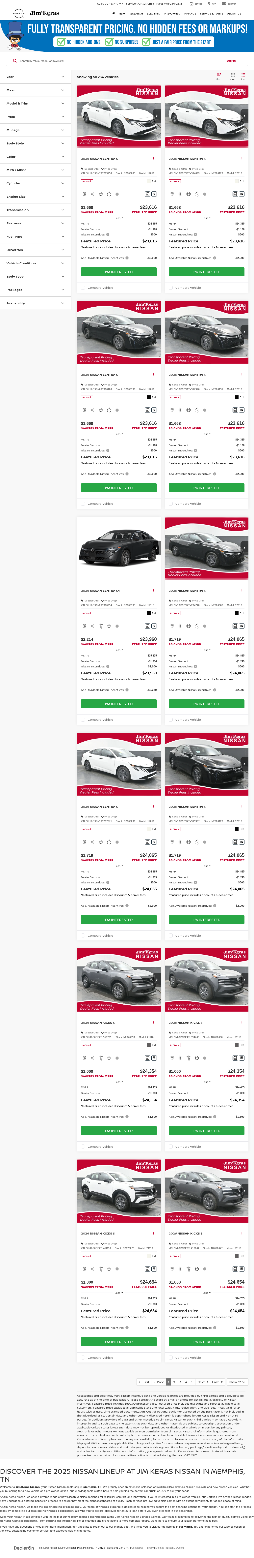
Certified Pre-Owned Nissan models (181, 1487)
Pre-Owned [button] (172, 13)
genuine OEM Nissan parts (18, 1520)
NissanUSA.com (175, 1547)
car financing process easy (62, 1507)
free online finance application (52, 1510)
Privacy (150, 1547)
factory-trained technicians (87, 1516)
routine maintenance (61, 1520)
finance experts (110, 1507)
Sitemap (159, 1547)
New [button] (122, 13)
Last (216, 1382)
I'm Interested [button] (119, 271)
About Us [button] (234, 13)
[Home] (113, 13)
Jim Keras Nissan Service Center (137, 1516)
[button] (157, 116)
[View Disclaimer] (117, 194)
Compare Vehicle (100, 288)
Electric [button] (153, 13)
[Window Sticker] (154, 194)
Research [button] (136, 13)
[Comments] (147, 194)
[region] (119, 243)
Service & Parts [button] (211, 13)
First (144, 1382)
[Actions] (153, 158)
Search (231, 60)
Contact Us (137, 1547)
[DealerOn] (24, 1547)
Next (202, 1382)
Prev (159, 1382)
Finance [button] (190, 13)
